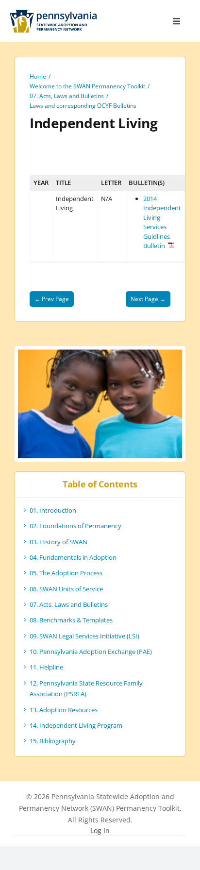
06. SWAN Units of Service (66, 589)
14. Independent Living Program (76, 725)
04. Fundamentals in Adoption (73, 557)
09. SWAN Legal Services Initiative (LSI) (84, 636)
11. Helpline (46, 667)
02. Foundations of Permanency (75, 525)
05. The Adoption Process (66, 573)
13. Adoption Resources (64, 709)
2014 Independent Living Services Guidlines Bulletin (162, 222)
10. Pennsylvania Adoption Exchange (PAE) (91, 651)
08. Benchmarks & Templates (71, 620)
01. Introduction (53, 510)
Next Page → (148, 299)
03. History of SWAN (58, 541)
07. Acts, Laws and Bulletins (69, 604)
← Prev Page (51, 299)
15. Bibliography (53, 740)
